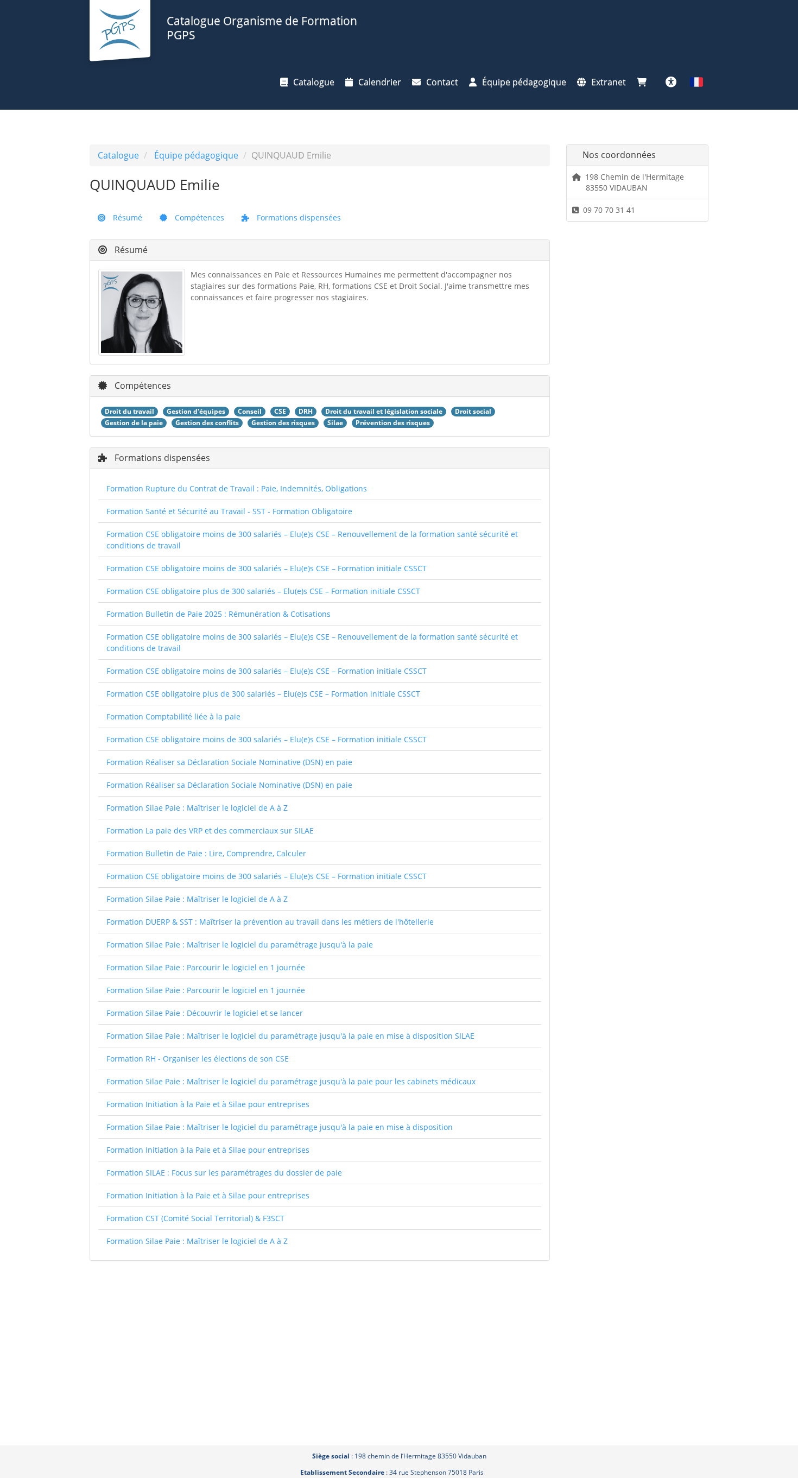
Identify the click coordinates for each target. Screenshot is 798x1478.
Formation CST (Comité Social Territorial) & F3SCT (195, 1218)
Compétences (198, 217)
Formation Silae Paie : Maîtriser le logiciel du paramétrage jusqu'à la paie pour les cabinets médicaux (291, 1081)
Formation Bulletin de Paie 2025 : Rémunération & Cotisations (218, 614)
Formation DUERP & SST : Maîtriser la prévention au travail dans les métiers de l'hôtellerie (270, 922)
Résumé (126, 217)
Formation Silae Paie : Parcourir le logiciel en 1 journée (205, 967)
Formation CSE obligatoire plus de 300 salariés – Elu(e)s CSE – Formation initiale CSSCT (263, 591)
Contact (442, 82)
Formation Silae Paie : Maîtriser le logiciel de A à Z (197, 808)
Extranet (608, 82)
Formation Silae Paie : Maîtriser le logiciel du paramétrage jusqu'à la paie (239, 944)
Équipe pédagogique (524, 82)
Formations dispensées (298, 217)
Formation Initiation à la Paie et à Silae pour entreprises (207, 1104)
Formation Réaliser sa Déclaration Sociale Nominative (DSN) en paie (229, 762)
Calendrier (379, 82)
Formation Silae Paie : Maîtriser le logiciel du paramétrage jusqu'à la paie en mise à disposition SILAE (290, 1036)
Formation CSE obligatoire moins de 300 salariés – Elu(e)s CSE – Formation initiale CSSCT (266, 568)
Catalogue (313, 82)
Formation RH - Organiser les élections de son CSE (197, 1058)
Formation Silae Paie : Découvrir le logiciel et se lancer (204, 1013)
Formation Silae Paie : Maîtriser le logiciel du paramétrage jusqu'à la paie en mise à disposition (279, 1127)
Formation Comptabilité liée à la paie (173, 716)
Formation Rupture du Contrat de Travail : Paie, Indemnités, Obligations (236, 488)
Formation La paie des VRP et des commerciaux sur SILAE (210, 830)
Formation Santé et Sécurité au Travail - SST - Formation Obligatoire (229, 511)
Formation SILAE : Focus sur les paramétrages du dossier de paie (224, 1172)
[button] (696, 82)
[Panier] (644, 82)
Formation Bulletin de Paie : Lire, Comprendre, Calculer (206, 853)
